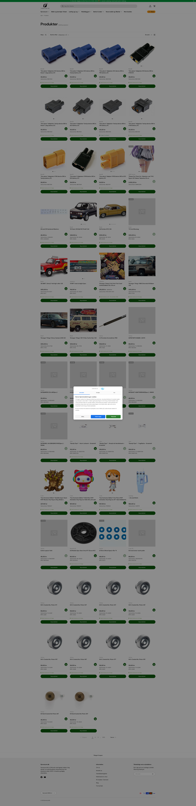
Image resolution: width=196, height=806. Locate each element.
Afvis (82, 416)
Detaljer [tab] (98, 392)
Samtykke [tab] (81, 392)
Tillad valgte (98, 416)
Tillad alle (113, 416)
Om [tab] (114, 392)
